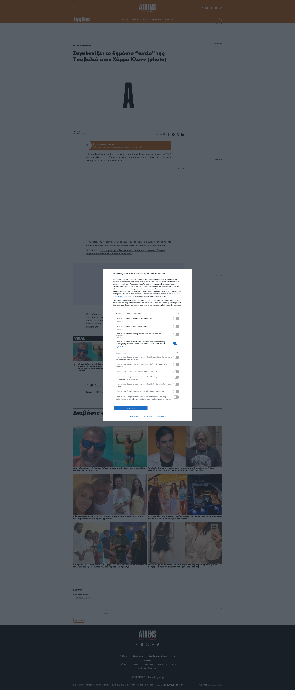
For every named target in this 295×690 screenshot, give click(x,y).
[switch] (176, 318)
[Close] (187, 274)
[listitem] (147, 313)
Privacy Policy (161, 416)
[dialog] (147, 345)
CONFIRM (131, 408)
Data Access (147, 416)
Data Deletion (134, 416)
